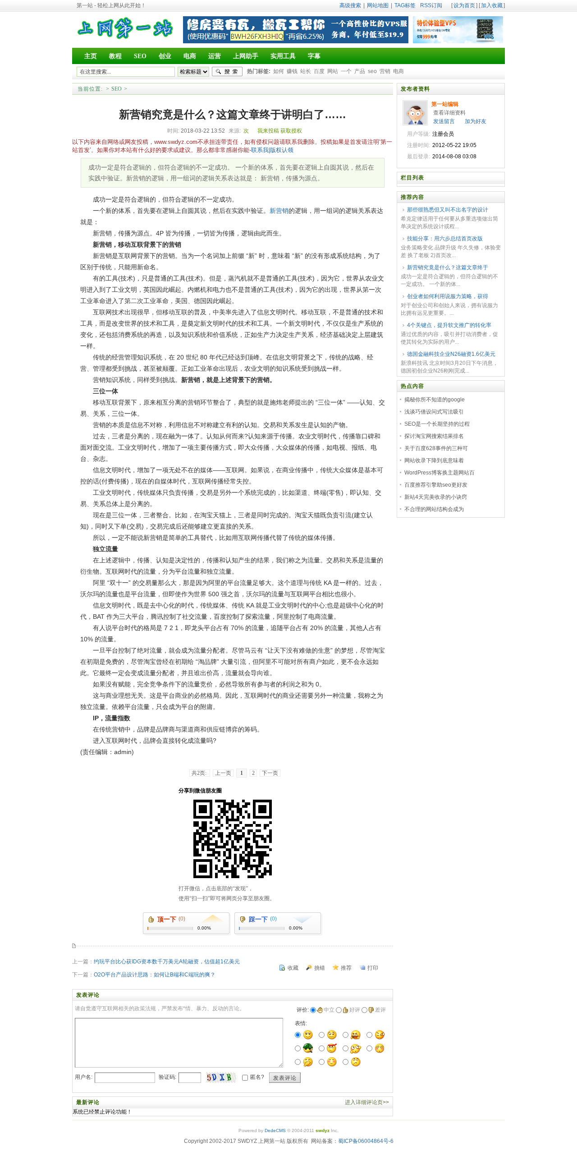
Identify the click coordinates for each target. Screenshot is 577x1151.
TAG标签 (405, 5)
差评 (380, 1010)
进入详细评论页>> (367, 1102)
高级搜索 (350, 5)
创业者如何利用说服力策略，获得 (447, 296)
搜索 (227, 72)
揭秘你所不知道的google (434, 399)
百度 (319, 71)
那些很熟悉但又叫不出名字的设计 (447, 210)
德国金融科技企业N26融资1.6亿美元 (451, 354)
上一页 (223, 773)
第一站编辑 (444, 104)
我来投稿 (268, 131)
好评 (354, 1010)
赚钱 (292, 71)
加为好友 (475, 121)
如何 (278, 71)
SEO (116, 89)
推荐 (346, 968)
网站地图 (378, 5)
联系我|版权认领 (272, 150)
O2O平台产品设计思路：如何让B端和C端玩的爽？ (154, 974)
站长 (305, 71)
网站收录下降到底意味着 (434, 460)
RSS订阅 (431, 5)
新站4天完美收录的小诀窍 (435, 497)
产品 (359, 71)
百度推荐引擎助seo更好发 (435, 485)
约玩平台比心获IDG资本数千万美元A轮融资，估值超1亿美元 (167, 961)
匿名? (257, 1077)
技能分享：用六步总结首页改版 (445, 238)
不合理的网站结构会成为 (434, 509)
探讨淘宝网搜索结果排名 (434, 436)
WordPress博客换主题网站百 (439, 473)
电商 (398, 71)
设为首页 (464, 5)
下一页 (270, 773)
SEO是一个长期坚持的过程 (437, 424)
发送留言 (444, 121)
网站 (332, 71)
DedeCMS (275, 1130)
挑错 (319, 968)
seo (372, 71)
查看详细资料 (449, 113)
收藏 (293, 968)
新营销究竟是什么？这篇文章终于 (447, 267)
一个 (346, 71)
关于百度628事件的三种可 (436, 448)
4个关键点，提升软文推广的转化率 (449, 325)
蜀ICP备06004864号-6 (366, 1141)
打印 (372, 968)
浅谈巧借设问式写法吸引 (434, 412)
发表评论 (285, 1078)
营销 (385, 71)
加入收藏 (492, 5)
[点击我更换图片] (221, 1077)
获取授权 (291, 131)
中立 (329, 1010)
